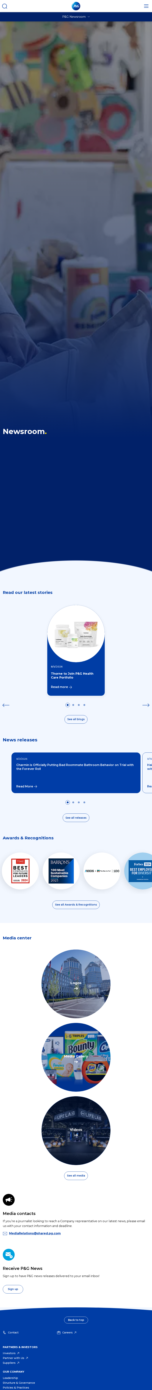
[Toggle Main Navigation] (146, 6)
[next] (146, 705)
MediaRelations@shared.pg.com (35, 1233)
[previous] (6, 705)
